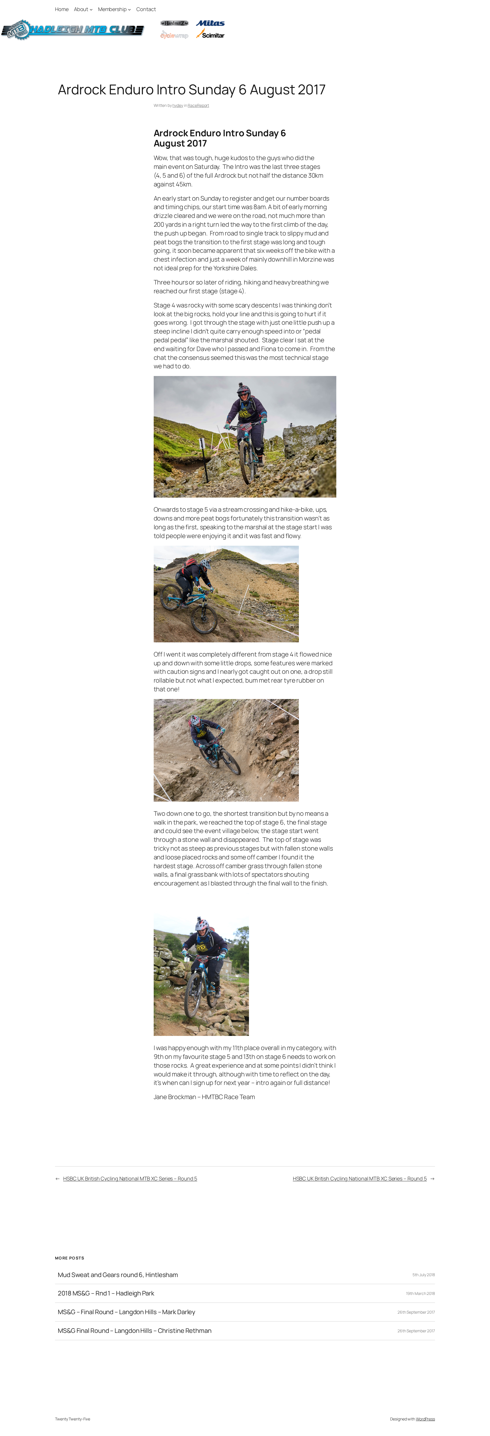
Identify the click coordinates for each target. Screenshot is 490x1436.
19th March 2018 (420, 1293)
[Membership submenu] (129, 9)
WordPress (425, 1419)
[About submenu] (91, 9)
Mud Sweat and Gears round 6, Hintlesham (118, 1274)
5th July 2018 (424, 1274)
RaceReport (198, 105)
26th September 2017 (416, 1312)
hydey (177, 105)
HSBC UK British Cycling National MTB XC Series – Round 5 (130, 1178)
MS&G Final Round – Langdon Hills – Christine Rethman (135, 1330)
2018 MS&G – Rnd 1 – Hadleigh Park (106, 1293)
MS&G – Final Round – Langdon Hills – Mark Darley (126, 1312)
